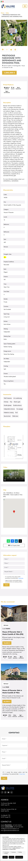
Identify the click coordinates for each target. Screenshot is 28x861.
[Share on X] (20, 541)
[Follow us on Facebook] (2, 792)
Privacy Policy (21, 578)
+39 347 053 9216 (18, 827)
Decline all (11, 857)
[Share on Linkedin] (16, 541)
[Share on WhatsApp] (8, 541)
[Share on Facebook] (12, 541)
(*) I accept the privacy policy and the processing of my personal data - (14, 577)
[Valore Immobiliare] (8, 6)
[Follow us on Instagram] (5, 792)
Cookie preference (16, 847)
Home (2, 13)
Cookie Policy (5, 849)
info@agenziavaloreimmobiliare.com (10, 829)
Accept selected (19, 857)
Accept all (5, 857)
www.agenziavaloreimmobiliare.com (10, 830)
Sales (7, 13)
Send (6, 585)
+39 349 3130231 (17, 825)
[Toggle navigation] (25, 6)
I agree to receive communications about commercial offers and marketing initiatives (13, 581)
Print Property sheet (15, 545)
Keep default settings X (21, 835)
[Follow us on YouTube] (8, 792)
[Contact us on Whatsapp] (11, 792)
